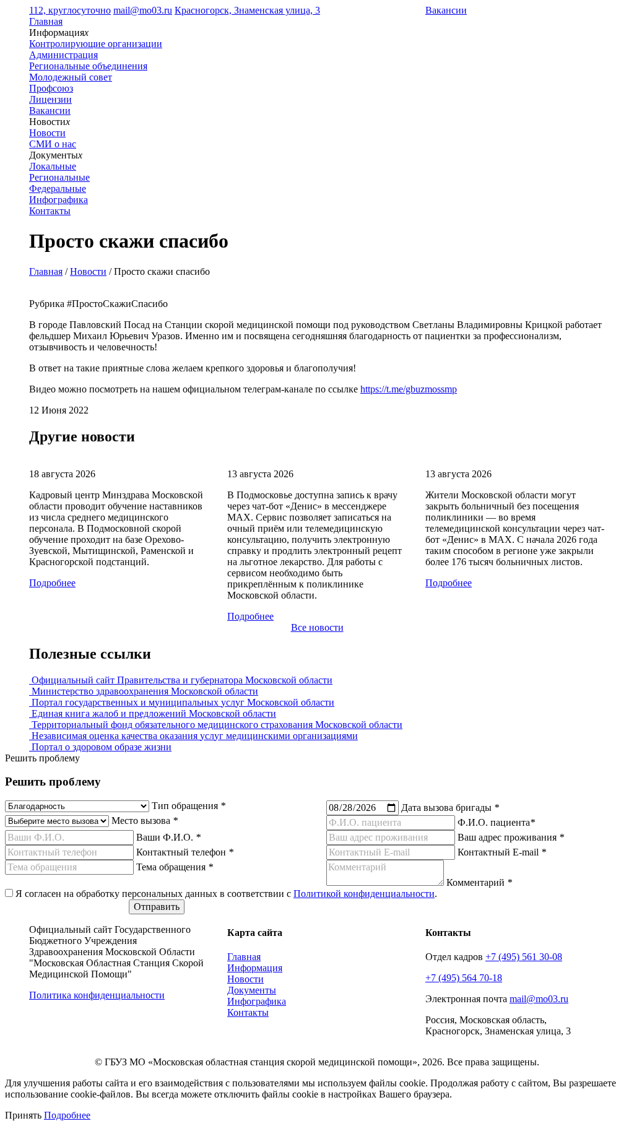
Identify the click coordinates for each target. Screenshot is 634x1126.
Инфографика (58, 199)
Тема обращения (174, 867)
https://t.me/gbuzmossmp (408, 389)
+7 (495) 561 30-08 (523, 956)
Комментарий (479, 882)
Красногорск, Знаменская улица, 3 (247, 10)
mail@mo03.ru (142, 10)
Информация (254, 968)
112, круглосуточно (70, 10)
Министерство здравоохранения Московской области (143, 691)
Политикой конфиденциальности (364, 893)
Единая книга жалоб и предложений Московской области (152, 713)
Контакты (50, 211)
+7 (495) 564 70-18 (463, 977)
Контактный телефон (184, 852)
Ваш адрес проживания (511, 837)
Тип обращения (188, 805)
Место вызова (144, 820)
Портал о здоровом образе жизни (100, 747)
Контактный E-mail (502, 852)
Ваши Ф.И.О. (168, 837)
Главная (46, 21)
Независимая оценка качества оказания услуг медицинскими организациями (193, 735)
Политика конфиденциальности (97, 995)
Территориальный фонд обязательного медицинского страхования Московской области (215, 724)
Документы (251, 990)
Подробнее (52, 583)
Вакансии (446, 10)
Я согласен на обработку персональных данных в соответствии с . (226, 893)
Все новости (317, 627)
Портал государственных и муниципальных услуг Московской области (181, 702)
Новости (88, 271)
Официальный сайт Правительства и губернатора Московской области (180, 680)
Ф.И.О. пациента (496, 822)
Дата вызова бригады (450, 807)
